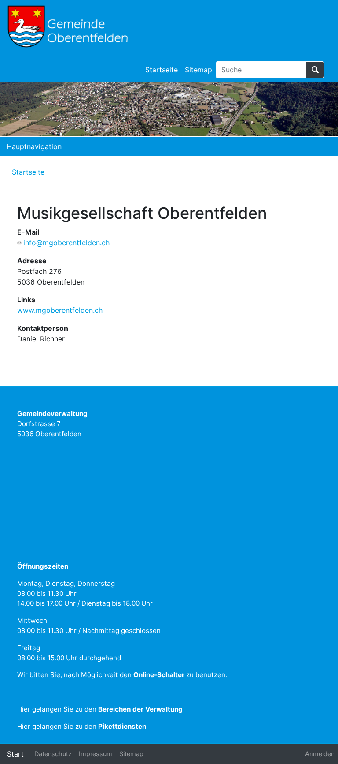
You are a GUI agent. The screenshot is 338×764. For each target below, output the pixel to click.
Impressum (95, 753)
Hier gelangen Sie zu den (100, 709)
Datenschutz (53, 753)
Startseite (161, 69)
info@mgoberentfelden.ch (66, 242)
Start (15, 753)
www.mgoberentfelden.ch (60, 310)
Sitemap (198, 69)
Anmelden (319, 753)
